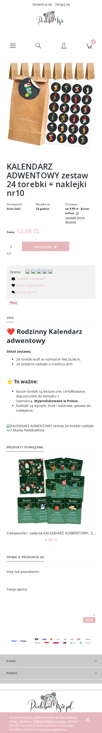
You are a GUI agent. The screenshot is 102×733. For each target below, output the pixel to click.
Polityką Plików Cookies (49, 721)
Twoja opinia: (17, 589)
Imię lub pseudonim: (23, 571)
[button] (13, 45)
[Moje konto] (64, 46)
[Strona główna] (51, 19)
